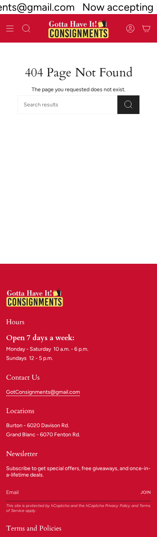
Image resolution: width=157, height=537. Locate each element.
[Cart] (146, 28)
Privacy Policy (117, 505)
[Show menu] (10, 28)
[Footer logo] (34, 297)
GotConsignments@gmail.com (43, 392)
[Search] (128, 104)
